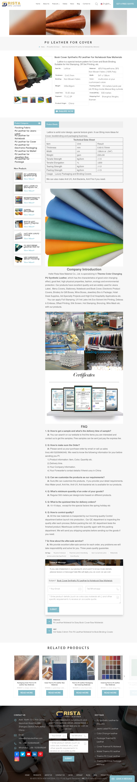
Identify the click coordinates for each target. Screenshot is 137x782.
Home (38, 4)
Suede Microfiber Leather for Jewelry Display (32, 210)
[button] (124, 676)
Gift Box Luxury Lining (31, 234)
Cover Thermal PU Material (109, 747)
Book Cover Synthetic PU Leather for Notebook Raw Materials (84, 581)
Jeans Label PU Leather (107, 729)
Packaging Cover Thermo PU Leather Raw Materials (26, 683)
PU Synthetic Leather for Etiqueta (107, 722)
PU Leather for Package (22, 161)
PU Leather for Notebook (22, 137)
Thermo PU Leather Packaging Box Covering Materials (82, 683)
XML (95, 775)
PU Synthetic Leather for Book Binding (79, 553)
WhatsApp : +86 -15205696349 (32, 748)
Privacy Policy (106, 775)
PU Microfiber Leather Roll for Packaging (32, 246)
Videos (65, 4)
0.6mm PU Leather (74, 556)
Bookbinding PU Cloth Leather (32, 198)
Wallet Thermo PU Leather (108, 752)
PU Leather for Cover (53, 47)
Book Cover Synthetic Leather (99, 553)
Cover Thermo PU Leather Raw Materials (55, 683)
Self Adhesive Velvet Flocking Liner (31, 258)
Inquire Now (66, 111)
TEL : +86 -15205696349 (29, 743)
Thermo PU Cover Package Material (109, 763)
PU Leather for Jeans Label (25, 133)
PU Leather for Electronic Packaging (26, 147)
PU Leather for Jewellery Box (22, 156)
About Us (46, 4)
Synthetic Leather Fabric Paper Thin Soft (56, 556)
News (72, 4)
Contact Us (86, 4)
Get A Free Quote (125, 4)
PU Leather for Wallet (25, 151)
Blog (78, 4)
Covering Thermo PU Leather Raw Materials (110, 683)
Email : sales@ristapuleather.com (30, 737)
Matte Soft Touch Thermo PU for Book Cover (31, 222)
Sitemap (79, 775)
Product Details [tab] (52, 124)
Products (55, 4)
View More (28, 179)
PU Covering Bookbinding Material (30, 175)
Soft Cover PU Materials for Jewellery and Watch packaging (31, 186)
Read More (26, 693)
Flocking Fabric (23, 128)
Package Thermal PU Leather (106, 740)
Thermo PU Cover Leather (108, 756)
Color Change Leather (107, 734)
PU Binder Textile (114, 553)
